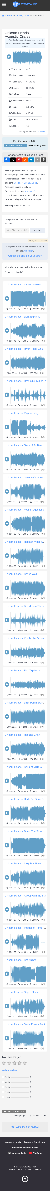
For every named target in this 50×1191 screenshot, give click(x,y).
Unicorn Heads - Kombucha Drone (24, 638)
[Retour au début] (25, 1181)
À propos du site (13, 1142)
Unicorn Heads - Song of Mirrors (23, 767)
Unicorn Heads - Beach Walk (21, 574)
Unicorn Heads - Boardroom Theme (25, 606)
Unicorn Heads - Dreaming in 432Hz (25, 381)
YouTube (37, 1153)
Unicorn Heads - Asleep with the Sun (25, 895)
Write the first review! (27, 1127)
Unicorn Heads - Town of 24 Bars (23, 445)
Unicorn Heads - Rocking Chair (22, 734)
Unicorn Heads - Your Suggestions (24, 509)
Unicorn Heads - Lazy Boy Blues (23, 863)
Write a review (9, 1070)
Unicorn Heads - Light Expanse (22, 316)
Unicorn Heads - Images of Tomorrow (26, 927)
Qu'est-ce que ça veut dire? (25, 255)
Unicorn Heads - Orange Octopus (24, 477)
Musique (18, 183)
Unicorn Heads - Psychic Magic (22, 413)
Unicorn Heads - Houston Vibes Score (26, 541)
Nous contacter (19, 1153)
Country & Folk (30, 183)
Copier (36, 229)
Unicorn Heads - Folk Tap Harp (22, 670)
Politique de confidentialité (25, 1148)
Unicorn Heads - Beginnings (20, 960)
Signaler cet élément (39, 240)
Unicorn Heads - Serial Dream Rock (25, 1024)
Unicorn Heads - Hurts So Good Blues (26, 799)
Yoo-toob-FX (41, 132)
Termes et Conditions (34, 1142)
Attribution (28, 251)
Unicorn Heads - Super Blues (21, 992)
